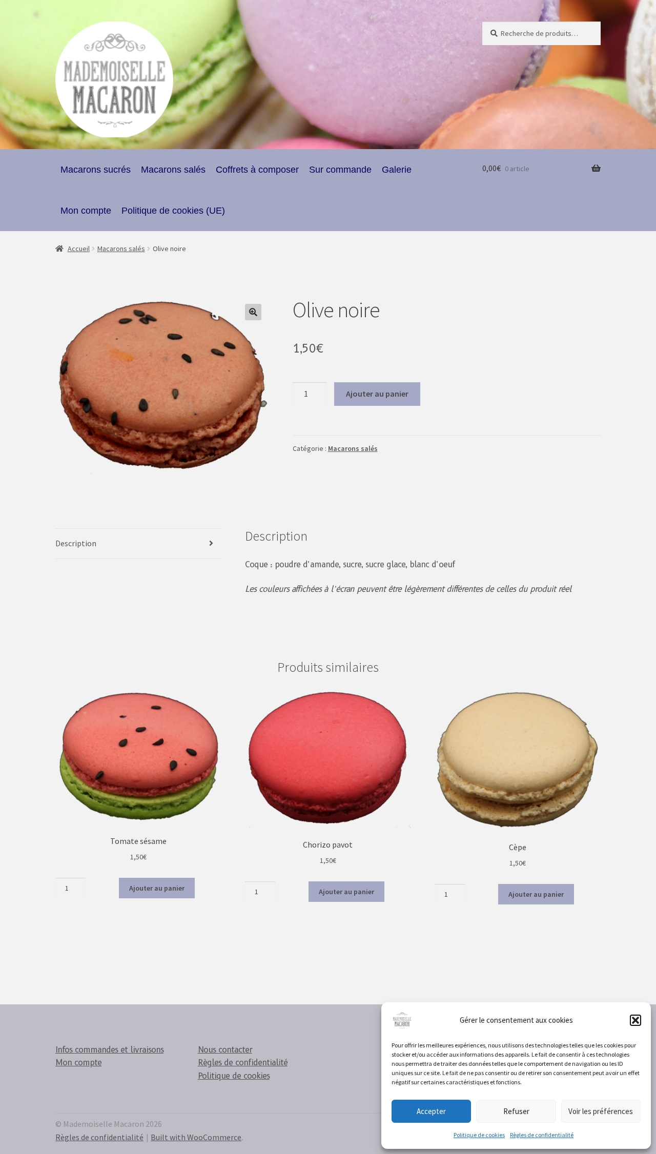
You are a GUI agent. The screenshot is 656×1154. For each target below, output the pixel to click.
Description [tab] (75, 543)
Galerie (397, 169)
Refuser (516, 1111)
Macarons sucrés (95, 169)
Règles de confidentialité (541, 1135)
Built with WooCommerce (196, 1137)
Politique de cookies (479, 1135)
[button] (635, 1020)
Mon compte (85, 210)
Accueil (79, 248)
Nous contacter (225, 1050)
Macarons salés (173, 169)
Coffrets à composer (257, 169)
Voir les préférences (600, 1111)
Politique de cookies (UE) (173, 210)
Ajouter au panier (377, 393)
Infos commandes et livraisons (109, 1050)
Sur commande (340, 169)
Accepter (431, 1111)
